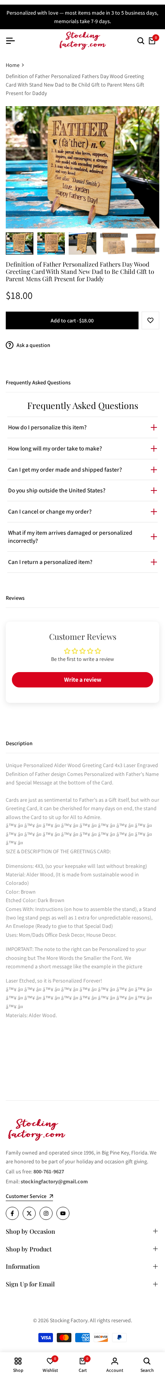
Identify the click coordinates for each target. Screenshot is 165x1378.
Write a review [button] (82, 680)
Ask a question (32, 345)
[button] (150, 320)
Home (13, 65)
